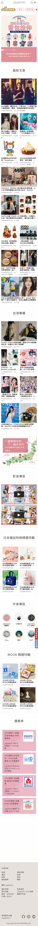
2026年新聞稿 (20, 111)
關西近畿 (30, 9)
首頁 (3, 872)
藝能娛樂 (5, 879)
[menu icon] (2, 2)
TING (18, 347)
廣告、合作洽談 (8, 894)
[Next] (34, 38)
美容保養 (20, 872)
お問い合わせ (7, 896)
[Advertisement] (19, 838)
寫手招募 (5, 891)
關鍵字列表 (21, 894)
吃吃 (17, 220)
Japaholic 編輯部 (25, 164)
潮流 (3, 874)
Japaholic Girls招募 (25, 891)
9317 (2, 247)
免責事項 (20, 889)
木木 (17, 192)
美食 (3, 877)
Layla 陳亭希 (24, 274)
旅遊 (18, 874)
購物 (18, 879)
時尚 (18, 877)
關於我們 (5, 889)
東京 (20, 9)
